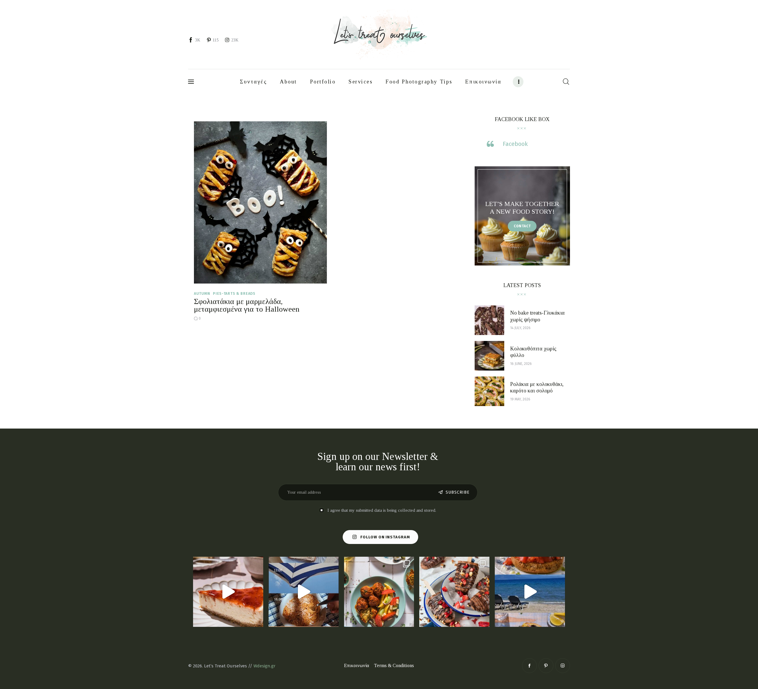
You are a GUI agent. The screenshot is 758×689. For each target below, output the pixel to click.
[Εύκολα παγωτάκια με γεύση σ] (454, 592)
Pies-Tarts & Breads (234, 294)
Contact (522, 226)
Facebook (515, 143)
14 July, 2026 (520, 328)
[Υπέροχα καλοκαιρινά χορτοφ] (379, 592)
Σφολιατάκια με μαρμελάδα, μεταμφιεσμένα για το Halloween (246, 305)
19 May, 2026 (520, 399)
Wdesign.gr (264, 666)
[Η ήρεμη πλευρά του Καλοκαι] (304, 592)
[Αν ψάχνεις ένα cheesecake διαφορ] (228, 592)
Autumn (202, 294)
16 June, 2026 (521, 364)
